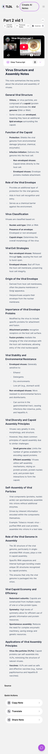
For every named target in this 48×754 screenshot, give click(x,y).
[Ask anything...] (41, 747)
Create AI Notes (27, 6)
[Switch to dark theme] (17, 6)
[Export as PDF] (35, 62)
